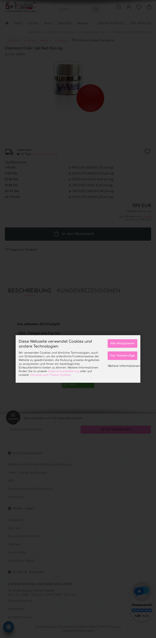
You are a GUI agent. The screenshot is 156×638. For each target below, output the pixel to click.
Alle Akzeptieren (122, 343)
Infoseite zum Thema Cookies (50, 375)
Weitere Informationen (124, 365)
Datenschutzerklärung (63, 371)
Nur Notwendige (122, 355)
